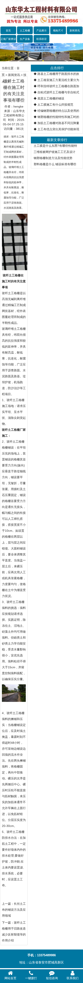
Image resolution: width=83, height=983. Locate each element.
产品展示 (41, 30)
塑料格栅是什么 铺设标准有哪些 (55, 164)
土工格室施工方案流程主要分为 (58, 80)
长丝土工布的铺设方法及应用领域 (14, 909)
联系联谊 (41, 39)
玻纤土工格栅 (11, 293)
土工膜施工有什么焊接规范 (55, 104)
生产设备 (25, 39)
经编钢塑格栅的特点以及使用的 (58, 110)
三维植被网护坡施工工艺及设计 (54, 152)
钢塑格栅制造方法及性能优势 (53, 158)
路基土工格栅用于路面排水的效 (58, 74)
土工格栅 (25, 30)
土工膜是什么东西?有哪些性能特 (55, 145)
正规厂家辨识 (8, 39)
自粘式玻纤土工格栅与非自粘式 (58, 92)
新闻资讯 (75, 30)
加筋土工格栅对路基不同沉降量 (58, 123)
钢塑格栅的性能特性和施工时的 (58, 117)
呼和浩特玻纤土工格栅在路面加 (58, 86)
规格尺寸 (58, 30)
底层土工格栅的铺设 (50, 98)
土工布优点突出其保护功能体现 (58, 129)
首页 (8, 30)
